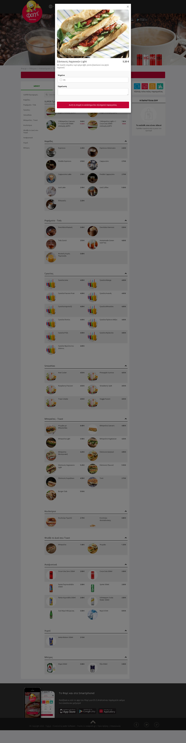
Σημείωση (62, 86)
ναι (64, 80)
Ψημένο (61, 75)
